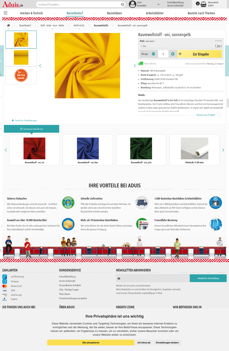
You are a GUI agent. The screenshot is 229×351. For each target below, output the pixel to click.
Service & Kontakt (175, 5)
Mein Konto (64, 293)
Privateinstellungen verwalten (73, 298)
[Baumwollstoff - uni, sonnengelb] (87, 66)
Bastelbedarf (75, 13)
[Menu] (5, 12)
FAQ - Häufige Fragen (69, 289)
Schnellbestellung (175, 2)
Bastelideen (114, 13)
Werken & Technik (31, 13)
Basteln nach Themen (201, 13)
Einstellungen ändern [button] (167, 342)
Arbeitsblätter (155, 13)
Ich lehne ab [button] (144, 342)
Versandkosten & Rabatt (70, 285)
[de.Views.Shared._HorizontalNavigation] (8, 26)
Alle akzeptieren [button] (90, 342)
